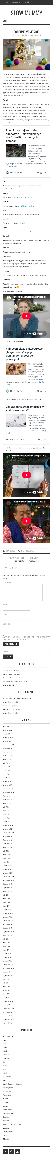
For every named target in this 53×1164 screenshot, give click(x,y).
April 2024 (6, 726)
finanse (5, 1066)
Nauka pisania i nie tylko (11, 674)
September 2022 (8, 756)
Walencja (24, 206)
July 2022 (6, 763)
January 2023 (7, 741)
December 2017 (8, 964)
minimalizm (7, 1091)
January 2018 (7, 961)
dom (4, 1044)
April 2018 (6, 950)
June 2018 (6, 942)
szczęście (6, 1128)
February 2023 (8, 737)
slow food (6, 1117)
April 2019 (6, 906)
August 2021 (7, 803)
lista (4, 1080)
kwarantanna (7, 1077)
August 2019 (7, 891)
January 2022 (7, 785)
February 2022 (8, 781)
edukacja (6, 1055)
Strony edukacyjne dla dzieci (13, 678)
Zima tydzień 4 (19, 561)
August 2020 (7, 847)
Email (6, 614)
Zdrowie (6, 1139)
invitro (5, 1069)
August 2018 (7, 935)
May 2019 (6, 902)
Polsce (32, 232)
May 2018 (6, 946)
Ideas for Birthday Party (11, 685)
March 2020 (7, 865)
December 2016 (8, 1008)
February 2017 (8, 1001)
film (4, 1062)
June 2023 (6, 734)
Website (6, 624)
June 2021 (6, 811)
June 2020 (6, 854)
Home (6, 2)
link (13, 123)
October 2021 (7, 796)
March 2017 (7, 997)
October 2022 (7, 752)
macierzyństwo (8, 1087)
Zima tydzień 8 (13, 702)
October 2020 (7, 840)
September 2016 (8, 1019)
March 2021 (7, 822)
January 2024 (7, 730)
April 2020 (6, 862)
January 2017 (7, 1005)
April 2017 (6, 994)
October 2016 (7, 1016)
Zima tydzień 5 (34, 561)
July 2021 (6, 807)
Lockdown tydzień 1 (25, 698)
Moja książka (16, 2)
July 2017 (6, 983)
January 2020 (7, 873)
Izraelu (21, 197)
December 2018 (8, 920)
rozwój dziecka (8, 1109)
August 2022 (7, 759)
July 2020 (6, 851)
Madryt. (31, 206)
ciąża (4, 1040)
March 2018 (7, 953)
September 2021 (8, 800)
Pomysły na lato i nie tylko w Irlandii (16, 681)
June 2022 (6, 767)
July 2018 (6, 939)
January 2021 (7, 829)
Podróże (26, 2)
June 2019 (6, 898)
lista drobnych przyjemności (12, 1084)
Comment (8, 582)
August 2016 (7, 1023)
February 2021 (8, 825)
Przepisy (6, 1102)
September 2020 (8, 843)
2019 (22, 551)
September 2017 (8, 975)
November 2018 (8, 924)
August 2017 (7, 979)
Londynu (11, 189)
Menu (5, 21)
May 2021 (6, 814)
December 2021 (8, 789)
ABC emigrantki (8, 1036)
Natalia (24, 35)
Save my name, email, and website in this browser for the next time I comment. (26, 638)
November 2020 (8, 836)
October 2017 (7, 972)
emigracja (6, 1058)
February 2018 (8, 957)
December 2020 (8, 832)
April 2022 (6, 774)
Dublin (5, 1047)
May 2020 (6, 858)
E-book (22, 223)
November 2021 (8, 792)
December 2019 (8, 876)
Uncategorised (11, 551)
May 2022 (6, 770)
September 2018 (8, 931)
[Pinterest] (11, 1151)
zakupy (5, 1135)
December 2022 (8, 745)
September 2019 (8, 887)
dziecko (5, 1051)
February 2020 (8, 869)
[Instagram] (17, 1151)
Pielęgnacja (7, 1095)
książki (5, 1073)
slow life (6, 1120)
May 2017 (6, 990)
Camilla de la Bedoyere (11, 670)
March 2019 (7, 909)
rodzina (5, 1106)
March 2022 (7, 778)
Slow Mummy (26, 12)
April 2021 (6, 818)
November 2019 (8, 880)
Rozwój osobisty (8, 1113)
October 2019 (7, 884)
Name (6, 604)
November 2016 (8, 1012)
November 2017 (8, 968)
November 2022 (8, 748)
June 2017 (6, 986)
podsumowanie (30, 551)
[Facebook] (5, 1151)
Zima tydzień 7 (13, 706)
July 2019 (6, 895)
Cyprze (29, 197)
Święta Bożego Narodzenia (12, 1124)
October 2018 (7, 928)
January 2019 (7, 917)
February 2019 (8, 913)
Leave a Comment (35, 35)
